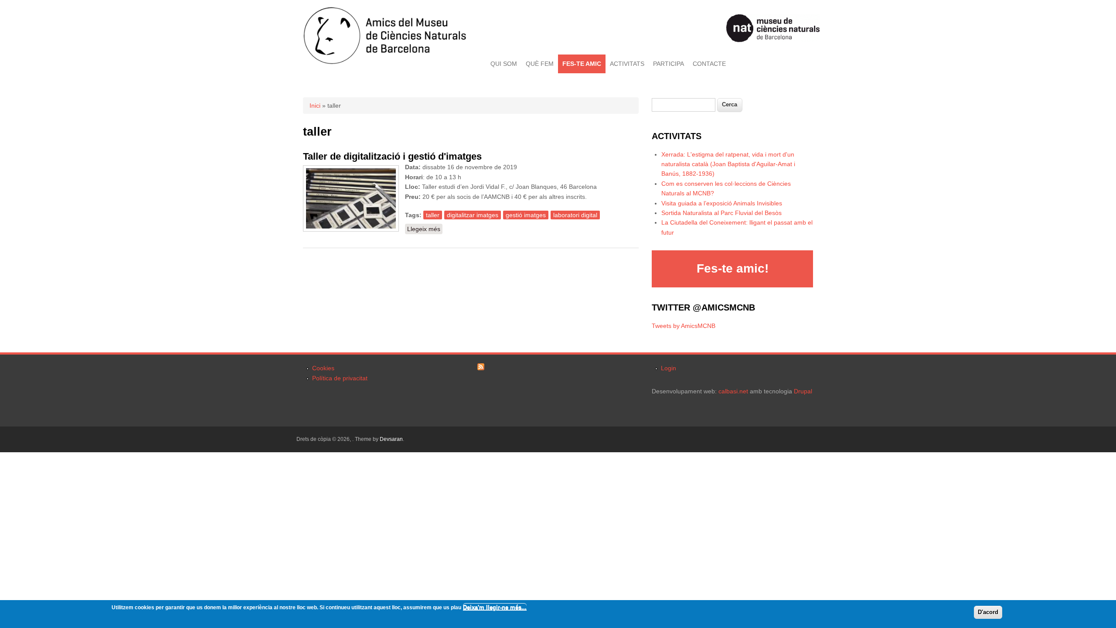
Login (668, 368)
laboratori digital (575, 215)
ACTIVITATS (627, 63)
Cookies (323, 368)
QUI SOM (503, 63)
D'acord (988, 612)
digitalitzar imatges (472, 215)
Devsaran (391, 439)
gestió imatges (526, 215)
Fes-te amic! (733, 268)
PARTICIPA (668, 63)
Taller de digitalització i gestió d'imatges (392, 156)
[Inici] (384, 62)
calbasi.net (733, 391)
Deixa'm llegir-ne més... (495, 607)
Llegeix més (424, 228)
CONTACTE (709, 63)
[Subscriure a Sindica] (480, 368)
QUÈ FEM (540, 63)
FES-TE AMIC (581, 63)
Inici (315, 105)
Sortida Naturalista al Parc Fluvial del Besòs (721, 212)
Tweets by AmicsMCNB (683, 325)
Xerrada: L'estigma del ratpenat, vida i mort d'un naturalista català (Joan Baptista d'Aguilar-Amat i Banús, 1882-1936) (728, 164)
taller (432, 215)
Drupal (803, 391)
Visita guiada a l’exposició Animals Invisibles (721, 203)
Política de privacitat (339, 378)
